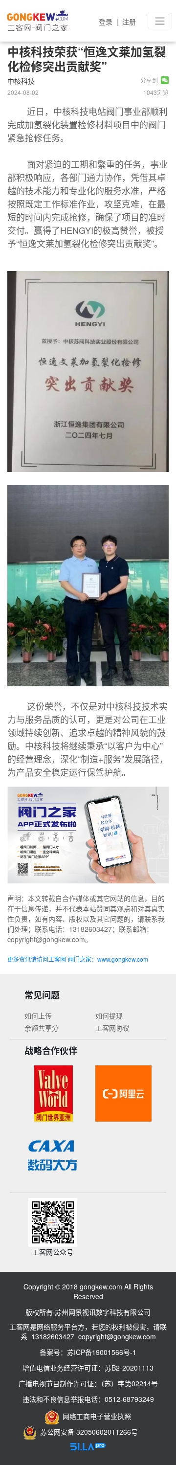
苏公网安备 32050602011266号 (87, 1432)
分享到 (150, 80)
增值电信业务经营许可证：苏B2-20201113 (88, 1368)
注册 (129, 21)
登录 (105, 21)
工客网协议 (112, 1028)
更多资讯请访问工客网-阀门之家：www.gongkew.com (77, 959)
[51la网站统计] (88, 1445)
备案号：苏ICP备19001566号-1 (88, 1352)
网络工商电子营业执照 (95, 1416)
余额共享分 (41, 1028)
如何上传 (38, 1015)
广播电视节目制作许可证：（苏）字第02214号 (88, 1383)
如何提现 (109, 1015)
